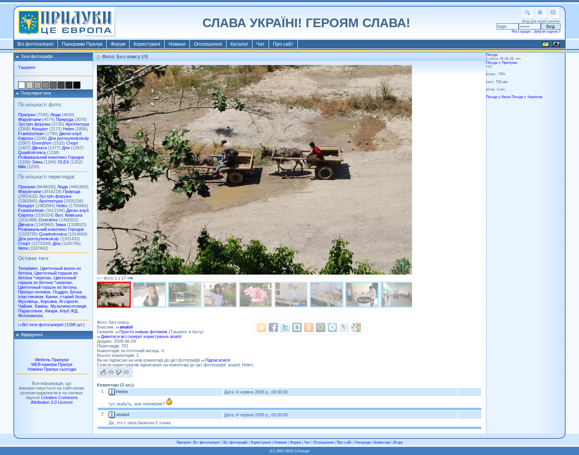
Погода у (502, 63)
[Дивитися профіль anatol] (112, 414)
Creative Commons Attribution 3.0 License (54, 400)
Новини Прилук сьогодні (52, 369)
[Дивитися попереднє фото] (99, 278)
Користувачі (147, 44)
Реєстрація (521, 31)
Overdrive (41, 143)
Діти (66, 147)
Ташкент (26, 67)
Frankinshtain (31, 133)
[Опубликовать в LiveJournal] (344, 327)
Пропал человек (34, 292)
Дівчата (39, 147)
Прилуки (26, 114)
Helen (68, 128)
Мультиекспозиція (68, 306)
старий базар (73, 296)
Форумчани (29, 119)
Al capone (68, 301)
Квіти (23, 248)
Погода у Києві (498, 97)
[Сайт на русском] (556, 45)
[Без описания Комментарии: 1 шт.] (327, 295)
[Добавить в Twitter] (285, 327)
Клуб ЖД (68, 310)
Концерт (40, 128)
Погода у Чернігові (527, 97)
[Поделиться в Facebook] (273, 327)
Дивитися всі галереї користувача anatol (141, 336)
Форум (118, 44)
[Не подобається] (118, 372)
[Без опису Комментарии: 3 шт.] (150, 295)
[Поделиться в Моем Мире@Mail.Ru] (320, 327)
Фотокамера (30, 315)
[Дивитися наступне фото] (130, 278)
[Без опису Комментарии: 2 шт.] (114, 295)
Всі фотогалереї (35, 44)
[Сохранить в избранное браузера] (261, 327)
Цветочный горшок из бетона (47, 287)
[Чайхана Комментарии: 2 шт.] (398, 295)
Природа (64, 119)
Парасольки (30, 310)
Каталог (239, 44)
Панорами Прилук (82, 44)
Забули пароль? (547, 31)
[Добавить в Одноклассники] (309, 327)
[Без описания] (221, 295)
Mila (22, 166)
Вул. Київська (68, 215)
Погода (491, 55)
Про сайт (283, 44)
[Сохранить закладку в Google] (356, 327)
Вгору (398, 442)
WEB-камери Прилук (51, 364)
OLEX (63, 162)
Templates (28, 268)
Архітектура (77, 124)
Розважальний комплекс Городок (51, 157)
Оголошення (208, 44)
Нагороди (363, 442)
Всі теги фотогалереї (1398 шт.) (53, 324)
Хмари (51, 310)
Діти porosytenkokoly (68, 138)
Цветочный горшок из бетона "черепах (48, 275)
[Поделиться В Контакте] (297, 327)
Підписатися (217, 360)
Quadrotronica (32, 152)
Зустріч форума (34, 124)
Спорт (72, 143)
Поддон (60, 292)
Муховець (28, 301)
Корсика (49, 301)
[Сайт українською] (545, 45)
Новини (177, 44)
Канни (52, 296)
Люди (55, 114)
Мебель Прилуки (52, 359)
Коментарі (382, 442)
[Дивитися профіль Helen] (112, 391)
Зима (37, 162)
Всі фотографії (235, 442)
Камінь (41, 306)
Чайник (25, 306)
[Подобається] (103, 372)
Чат (260, 44)
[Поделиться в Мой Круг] (332, 327)
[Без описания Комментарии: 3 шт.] (362, 295)
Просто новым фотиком (143, 331)
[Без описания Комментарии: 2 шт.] (185, 295)
